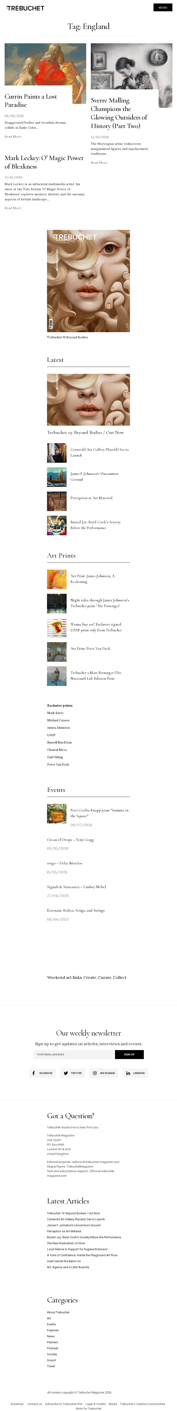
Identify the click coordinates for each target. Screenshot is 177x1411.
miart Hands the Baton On (64, 1261)
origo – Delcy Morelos (64, 863)
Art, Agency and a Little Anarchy (68, 1267)
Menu (163, 7)
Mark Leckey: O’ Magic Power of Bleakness (44, 162)
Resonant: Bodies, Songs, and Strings (76, 910)
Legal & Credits (96, 1404)
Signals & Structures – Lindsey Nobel (76, 886)
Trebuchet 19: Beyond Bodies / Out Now (85, 432)
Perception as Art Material (91, 497)
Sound (51, 1360)
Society (52, 1354)
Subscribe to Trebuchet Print (64, 1404)
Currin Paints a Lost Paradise (31, 100)
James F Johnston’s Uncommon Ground (73, 1225)
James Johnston (58, 728)
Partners (52, 1342)
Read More (13, 137)
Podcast (52, 1348)
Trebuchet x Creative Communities (142, 1404)
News (51, 1336)
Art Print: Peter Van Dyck (90, 648)
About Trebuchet (58, 1312)
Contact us (35, 1404)
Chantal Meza (57, 750)
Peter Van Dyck (58, 765)
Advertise (17, 1404)
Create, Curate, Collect (105, 977)
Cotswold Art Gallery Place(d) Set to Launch (76, 1219)
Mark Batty (55, 713)
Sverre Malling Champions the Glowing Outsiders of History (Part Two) (119, 113)
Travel (51, 1366)
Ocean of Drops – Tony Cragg (70, 839)
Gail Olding (55, 757)
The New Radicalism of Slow (66, 1243)
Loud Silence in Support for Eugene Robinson (77, 1249)
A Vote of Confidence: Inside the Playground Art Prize (82, 1255)
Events (51, 1324)
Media (113, 1404)
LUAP (51, 735)
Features (53, 1330)
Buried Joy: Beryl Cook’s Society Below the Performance (84, 1237)
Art (49, 1318)
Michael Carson (58, 720)
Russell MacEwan (59, 742)
